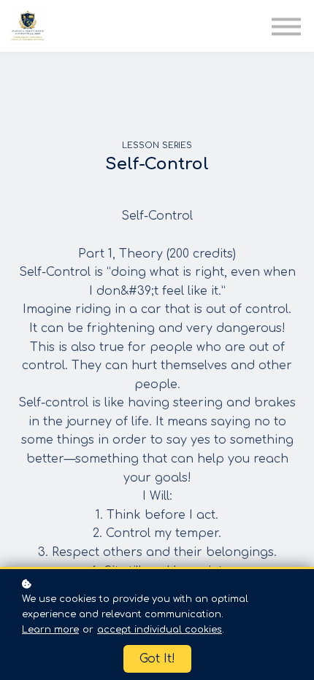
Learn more (50, 630)
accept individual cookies (159, 630)
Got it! (157, 658)
